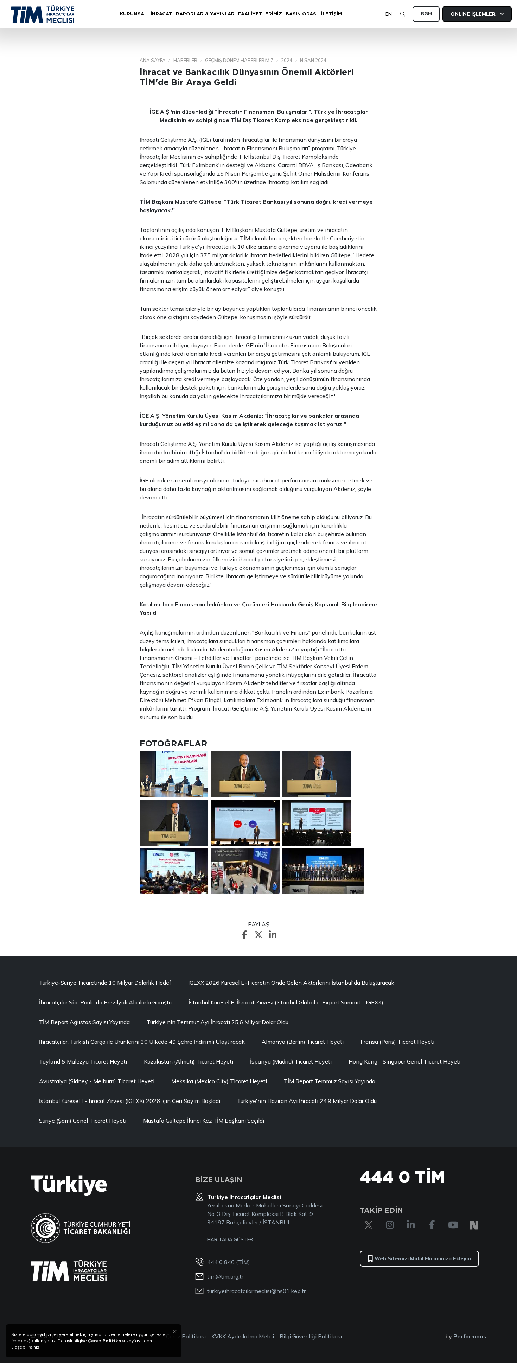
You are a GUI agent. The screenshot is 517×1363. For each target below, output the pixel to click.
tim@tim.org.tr (225, 1276)
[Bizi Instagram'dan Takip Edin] (389, 1225)
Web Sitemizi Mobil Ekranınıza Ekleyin (423, 1258)
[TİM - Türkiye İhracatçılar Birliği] (42, 14)
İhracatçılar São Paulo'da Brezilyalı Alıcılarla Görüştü (105, 1002)
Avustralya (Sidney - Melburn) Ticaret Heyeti (96, 1081)
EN (388, 14)
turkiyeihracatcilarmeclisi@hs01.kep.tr (256, 1290)
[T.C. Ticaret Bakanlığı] (80, 1228)
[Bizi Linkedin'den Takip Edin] (411, 1225)
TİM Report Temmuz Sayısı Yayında (329, 1081)
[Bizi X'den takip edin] (368, 1225)
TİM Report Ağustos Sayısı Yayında (84, 1022)
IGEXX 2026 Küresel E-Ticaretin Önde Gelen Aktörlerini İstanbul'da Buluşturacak (291, 982)
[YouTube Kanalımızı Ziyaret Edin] (453, 1225)
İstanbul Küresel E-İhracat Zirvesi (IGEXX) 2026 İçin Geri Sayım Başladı (129, 1100)
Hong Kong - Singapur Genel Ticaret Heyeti (404, 1061)
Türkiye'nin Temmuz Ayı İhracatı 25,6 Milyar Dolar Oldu (217, 1022)
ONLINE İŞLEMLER (474, 14)
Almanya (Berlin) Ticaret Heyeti (303, 1041)
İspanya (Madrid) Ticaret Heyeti (291, 1061)
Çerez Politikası (186, 1336)
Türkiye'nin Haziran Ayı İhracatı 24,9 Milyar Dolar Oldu (307, 1100)
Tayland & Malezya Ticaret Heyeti (83, 1061)
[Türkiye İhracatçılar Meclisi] (69, 1270)
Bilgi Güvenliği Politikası (311, 1336)
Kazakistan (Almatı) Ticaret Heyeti (188, 1061)
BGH (426, 14)
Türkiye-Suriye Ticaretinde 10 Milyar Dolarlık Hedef (105, 982)
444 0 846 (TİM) (228, 1262)
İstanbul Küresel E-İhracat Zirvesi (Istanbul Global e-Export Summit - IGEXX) (286, 1002)
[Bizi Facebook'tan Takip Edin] (432, 1225)
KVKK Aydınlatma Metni (242, 1336)
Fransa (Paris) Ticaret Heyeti (397, 1041)
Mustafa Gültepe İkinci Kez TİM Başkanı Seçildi (203, 1120)
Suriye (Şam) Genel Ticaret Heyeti (82, 1120)
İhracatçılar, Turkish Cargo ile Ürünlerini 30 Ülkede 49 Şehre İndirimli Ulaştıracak (142, 1041)
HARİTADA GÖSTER (230, 1239)
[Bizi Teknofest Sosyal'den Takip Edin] (474, 1225)
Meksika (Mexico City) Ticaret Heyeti (219, 1081)
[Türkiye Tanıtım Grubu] (69, 1185)
